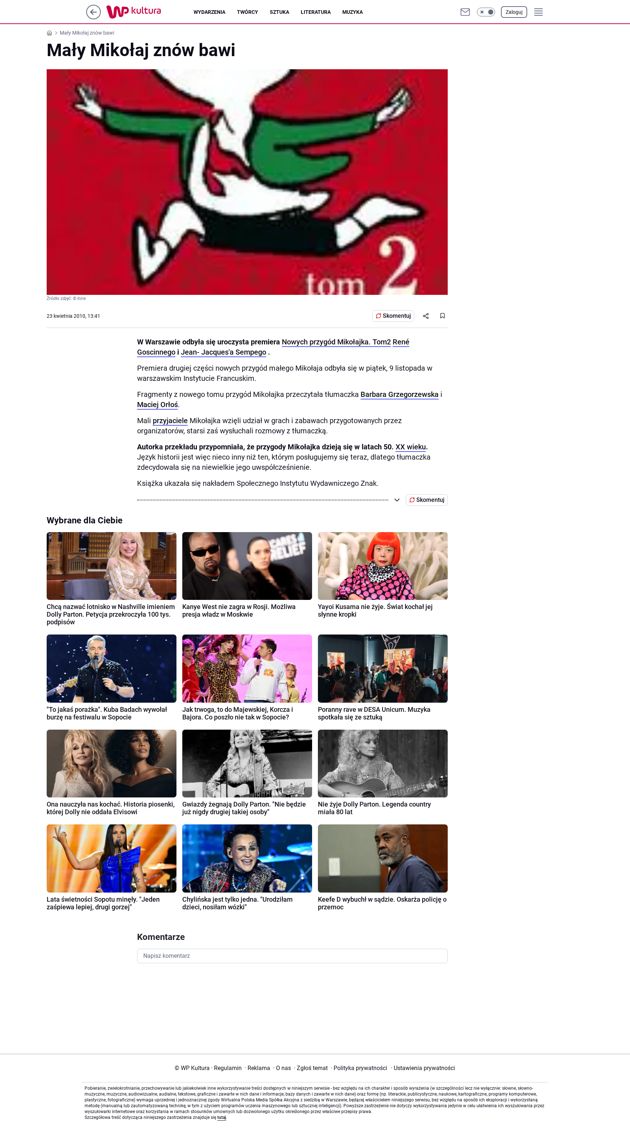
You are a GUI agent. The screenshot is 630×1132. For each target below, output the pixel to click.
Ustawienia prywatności (423, 1068)
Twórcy (247, 12)
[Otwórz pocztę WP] (465, 12)
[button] (486, 12)
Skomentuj (397, 315)
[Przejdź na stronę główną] (93, 17)
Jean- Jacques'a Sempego (223, 352)
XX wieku (411, 446)
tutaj (221, 1117)
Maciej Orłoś (157, 404)
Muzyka (352, 12)
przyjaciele (170, 420)
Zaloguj (514, 12)
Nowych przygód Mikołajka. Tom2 (336, 341)
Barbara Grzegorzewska (400, 394)
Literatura (316, 12)
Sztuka (279, 12)
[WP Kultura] (150, 12)
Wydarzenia (209, 12)
